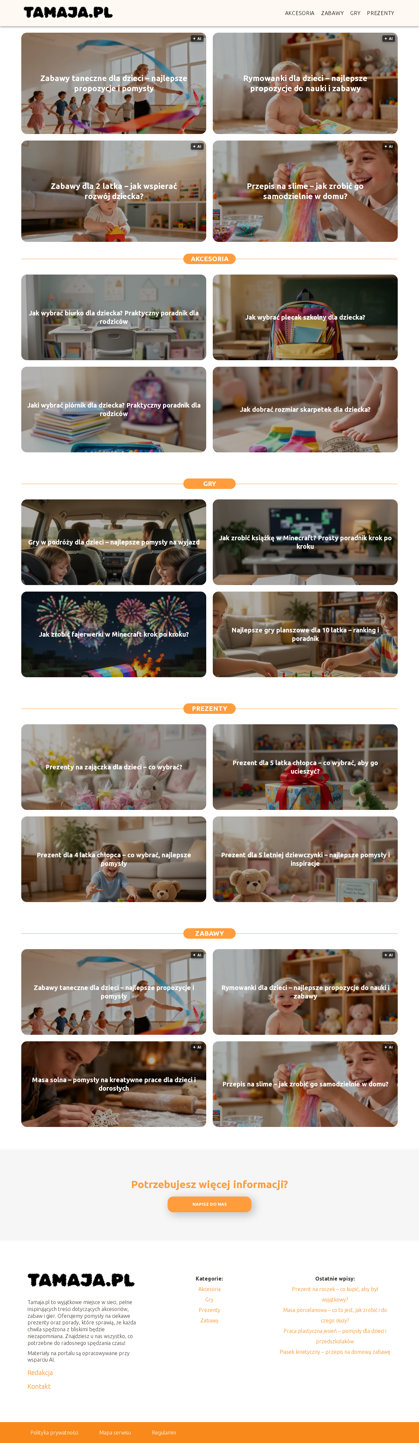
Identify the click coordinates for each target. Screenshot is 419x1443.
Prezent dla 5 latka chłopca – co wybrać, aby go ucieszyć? (305, 767)
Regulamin (164, 1432)
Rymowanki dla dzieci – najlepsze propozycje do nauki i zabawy (305, 83)
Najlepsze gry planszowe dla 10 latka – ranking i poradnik (305, 634)
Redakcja (40, 1372)
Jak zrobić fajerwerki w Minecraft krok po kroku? (114, 634)
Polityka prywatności (54, 1432)
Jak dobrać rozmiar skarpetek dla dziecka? (305, 409)
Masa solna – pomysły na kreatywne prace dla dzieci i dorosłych (114, 1084)
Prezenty (380, 13)
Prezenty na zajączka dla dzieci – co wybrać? (114, 767)
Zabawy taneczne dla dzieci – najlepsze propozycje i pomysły (113, 83)
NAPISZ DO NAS (209, 1204)
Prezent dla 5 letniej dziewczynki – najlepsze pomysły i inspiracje (305, 859)
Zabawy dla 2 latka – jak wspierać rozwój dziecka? (114, 191)
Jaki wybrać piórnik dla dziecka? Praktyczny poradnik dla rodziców (114, 409)
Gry (355, 13)
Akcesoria (300, 13)
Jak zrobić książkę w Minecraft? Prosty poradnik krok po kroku (305, 542)
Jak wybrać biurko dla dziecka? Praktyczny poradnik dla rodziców (114, 317)
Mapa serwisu (115, 1432)
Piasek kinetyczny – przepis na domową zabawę (335, 1352)
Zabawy (332, 13)
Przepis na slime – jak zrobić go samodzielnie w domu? (305, 191)
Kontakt (39, 1386)
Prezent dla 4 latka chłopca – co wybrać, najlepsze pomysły (114, 859)
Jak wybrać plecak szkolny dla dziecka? (305, 317)
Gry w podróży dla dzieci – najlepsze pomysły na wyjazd (114, 542)
